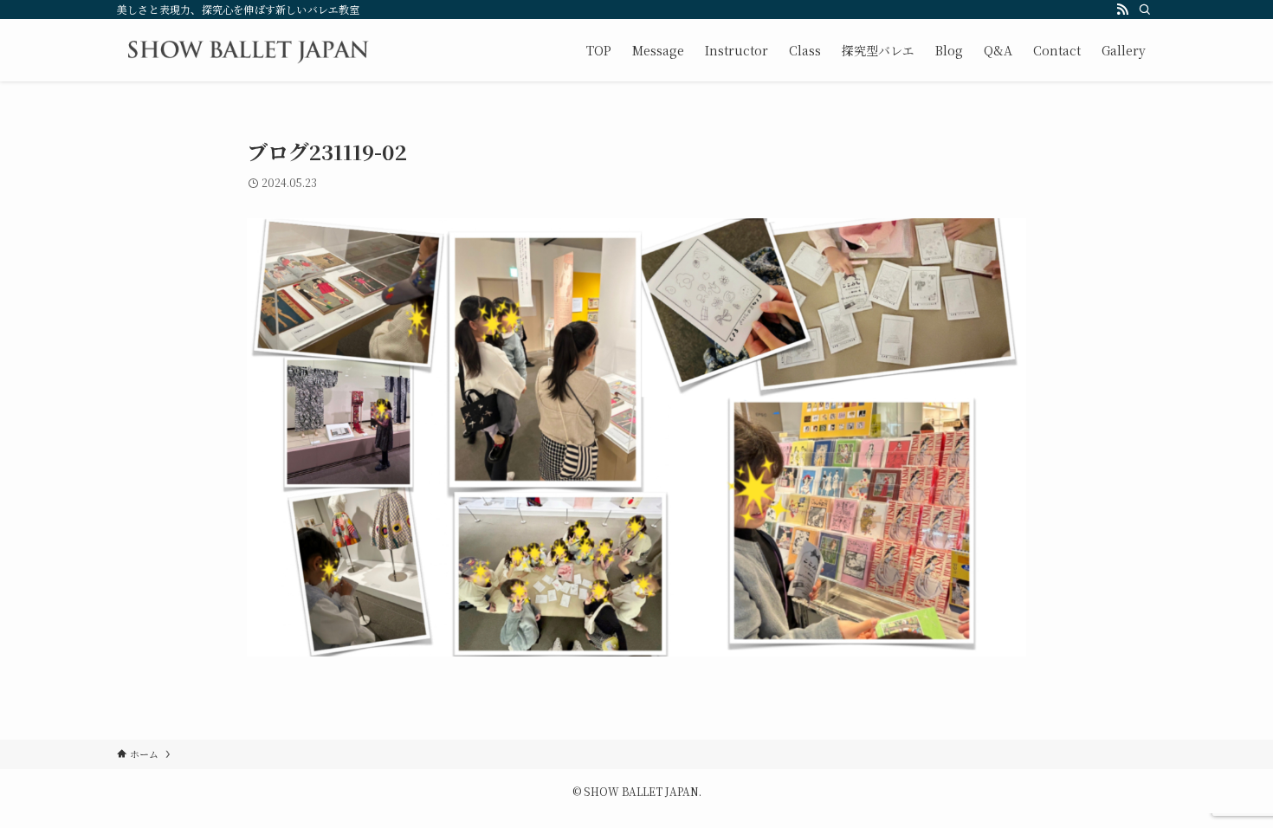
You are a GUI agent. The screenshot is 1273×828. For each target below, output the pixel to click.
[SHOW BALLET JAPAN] (247, 50)
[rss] (1122, 9)
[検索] (1145, 9)
